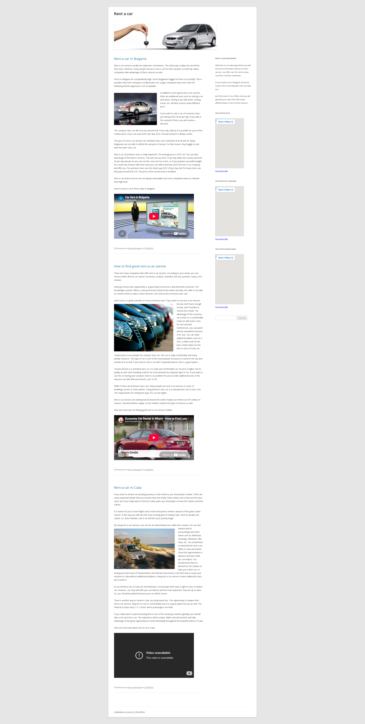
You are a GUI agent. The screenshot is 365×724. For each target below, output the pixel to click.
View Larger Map (221, 171)
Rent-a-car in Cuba (128, 487)
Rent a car (123, 13)
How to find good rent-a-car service (140, 266)
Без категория (134, 248)
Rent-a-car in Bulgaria (130, 58)
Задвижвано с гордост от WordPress (129, 712)
